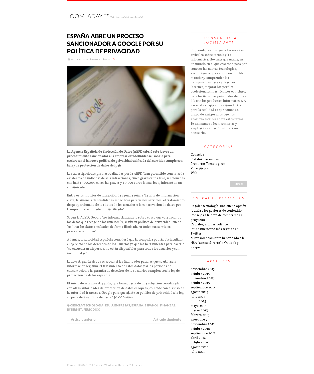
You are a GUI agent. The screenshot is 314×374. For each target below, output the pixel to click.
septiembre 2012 (203, 333)
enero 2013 (199, 319)
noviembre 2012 (203, 324)
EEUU (109, 305)
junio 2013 (198, 301)
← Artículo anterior (82, 319)
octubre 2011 (200, 342)
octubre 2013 (200, 283)
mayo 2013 (198, 306)
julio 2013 (198, 296)
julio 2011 (198, 352)
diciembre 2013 (202, 278)
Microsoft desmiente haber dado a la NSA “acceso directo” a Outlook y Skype (218, 243)
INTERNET (74, 309)
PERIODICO (91, 309)
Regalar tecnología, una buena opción (218, 206)
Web (107, 59)
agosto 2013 (199, 292)
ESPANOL (152, 305)
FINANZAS (168, 305)
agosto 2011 (199, 347)
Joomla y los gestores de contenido (216, 210)
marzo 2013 (199, 310)
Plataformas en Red (205, 159)
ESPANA (137, 305)
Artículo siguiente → (169, 319)
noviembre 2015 (203, 269)
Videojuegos (200, 168)
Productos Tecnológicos (208, 164)
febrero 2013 (200, 315)
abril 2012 (198, 338)
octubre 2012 (200, 329)
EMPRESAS (122, 305)
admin (96, 59)
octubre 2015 (200, 274)
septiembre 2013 (203, 287)
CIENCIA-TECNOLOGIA (86, 305)
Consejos (197, 155)
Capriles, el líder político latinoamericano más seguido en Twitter (215, 229)
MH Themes (135, 365)
